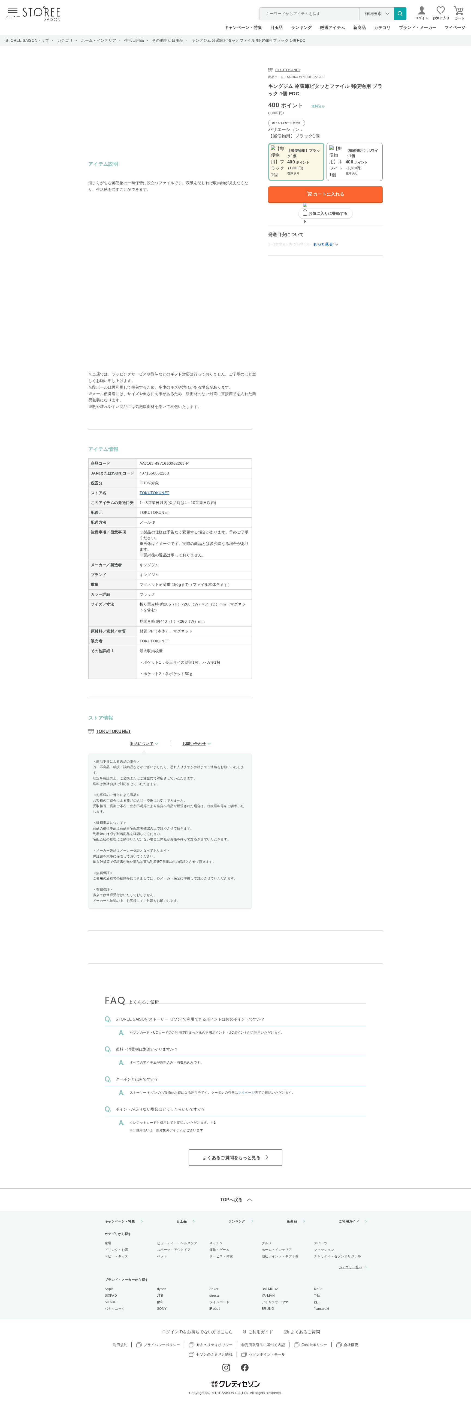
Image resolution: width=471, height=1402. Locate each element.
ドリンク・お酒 (116, 1250)
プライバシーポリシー (162, 1345)
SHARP (111, 1302)
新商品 (359, 27)
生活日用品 (134, 40)
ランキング (301, 27)
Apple (109, 1289)
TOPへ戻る (231, 1199)
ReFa (318, 1289)
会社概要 (351, 1345)
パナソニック (115, 1309)
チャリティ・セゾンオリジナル (337, 1256)
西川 (317, 1302)
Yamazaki (321, 1309)
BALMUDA (270, 1289)
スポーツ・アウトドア (174, 1250)
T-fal (317, 1295)
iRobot (214, 1309)
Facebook (245, 1367)
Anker (214, 1289)
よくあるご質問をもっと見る (232, 1157)
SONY (162, 1309)
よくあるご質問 (305, 1331)
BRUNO (268, 1309)
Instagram (226, 1367)
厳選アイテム (332, 27)
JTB (160, 1295)
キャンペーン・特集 (243, 27)
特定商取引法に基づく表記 (263, 1345)
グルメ (267, 1243)
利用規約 (120, 1345)
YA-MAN (268, 1295)
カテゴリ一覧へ (350, 1267)
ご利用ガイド (349, 1221)
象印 (160, 1302)
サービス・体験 (221, 1256)
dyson (162, 1289)
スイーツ (320, 1243)
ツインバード (219, 1302)
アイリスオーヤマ (275, 1302)
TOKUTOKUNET (155, 493)
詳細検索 (373, 13)
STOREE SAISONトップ (27, 40)
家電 (108, 1243)
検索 (400, 13)
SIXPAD (111, 1295)
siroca (214, 1295)
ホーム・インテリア (98, 40)
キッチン (216, 1243)
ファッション (324, 1250)
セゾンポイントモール (267, 1354)
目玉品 (276, 27)
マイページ (455, 27)
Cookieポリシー (314, 1345)
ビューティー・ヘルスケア (177, 1243)
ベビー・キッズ (116, 1256)
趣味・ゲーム (219, 1250)
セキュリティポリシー (214, 1345)
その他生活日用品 (167, 40)
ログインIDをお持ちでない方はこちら (197, 1331)
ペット (162, 1256)
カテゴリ (65, 40)
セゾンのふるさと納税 (214, 1354)
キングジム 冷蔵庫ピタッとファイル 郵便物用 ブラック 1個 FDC (248, 40)
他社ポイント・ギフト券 (280, 1256)
